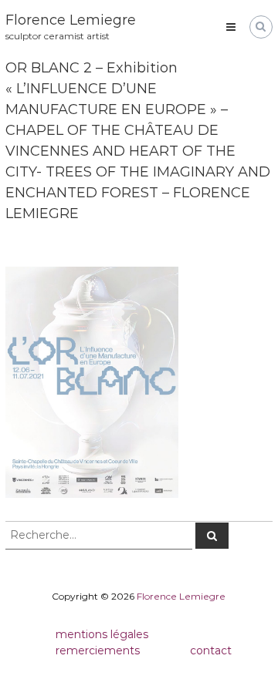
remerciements (98, 650)
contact (211, 650)
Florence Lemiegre (70, 20)
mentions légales (102, 634)
